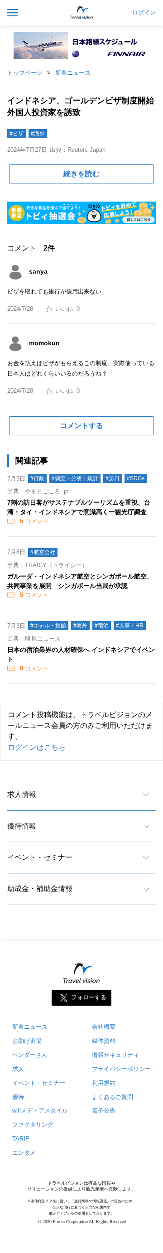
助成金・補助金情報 (39, 888)
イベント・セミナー (39, 857)
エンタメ (24, 1152)
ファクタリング (32, 1124)
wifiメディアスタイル (40, 1110)
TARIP (20, 1138)
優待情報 (21, 826)
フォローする (88, 997)
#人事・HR (130, 625)
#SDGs (135, 478)
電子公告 (103, 1110)
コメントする (81, 425)
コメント (34, 521)
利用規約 (103, 1083)
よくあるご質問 (112, 1097)
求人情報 (21, 794)
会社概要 (103, 1026)
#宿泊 (102, 625)
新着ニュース (73, 72)
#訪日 (112, 478)
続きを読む (81, 174)
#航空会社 (42, 552)
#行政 (37, 478)
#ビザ (17, 133)
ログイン (144, 13)
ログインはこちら (37, 747)
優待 (18, 1097)
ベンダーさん (30, 1054)
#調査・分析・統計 (75, 478)
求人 (18, 1068)
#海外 (38, 133)
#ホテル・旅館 (48, 625)
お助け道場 (27, 1040)
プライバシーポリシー (121, 1068)
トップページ (25, 72)
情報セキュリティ (115, 1054)
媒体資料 (103, 1040)
